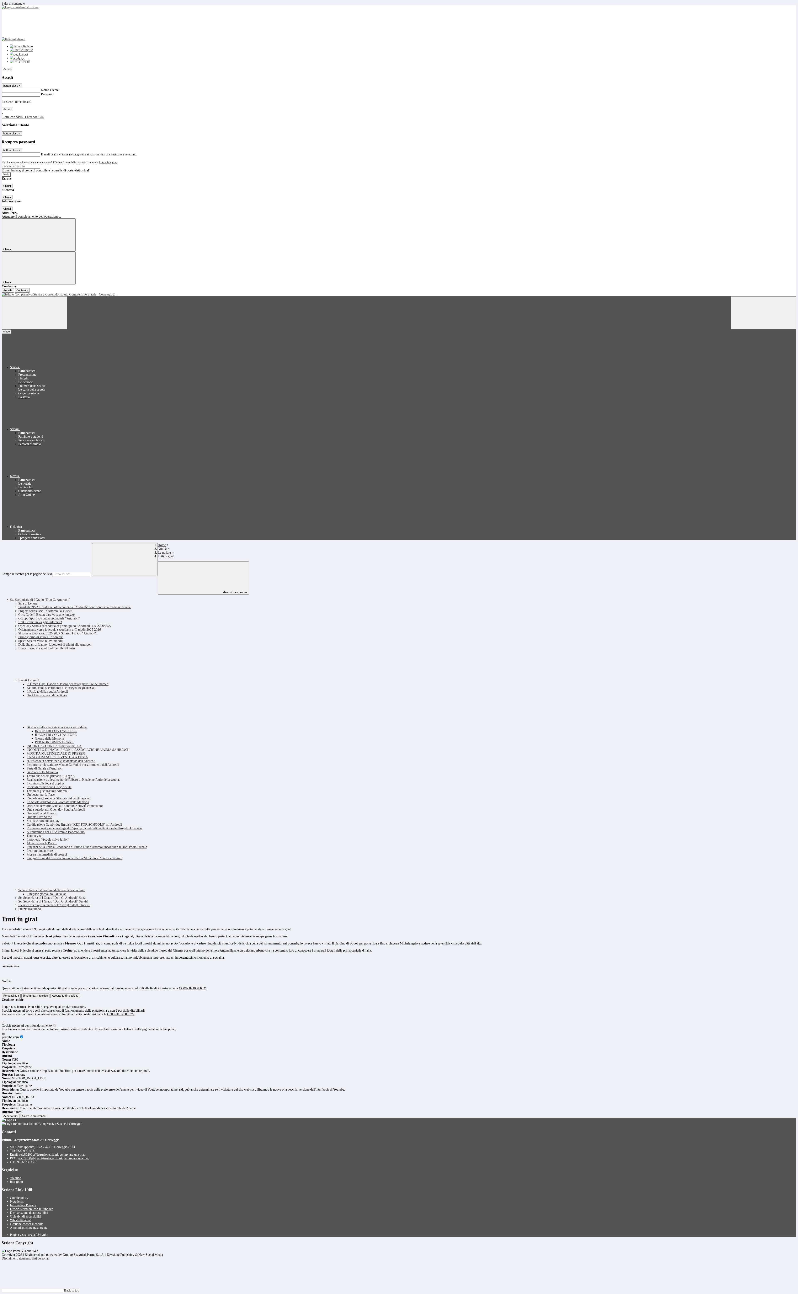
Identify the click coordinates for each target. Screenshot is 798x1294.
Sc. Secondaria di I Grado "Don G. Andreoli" (40, 599)
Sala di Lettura (27, 603)
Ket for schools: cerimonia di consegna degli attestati (61, 687)
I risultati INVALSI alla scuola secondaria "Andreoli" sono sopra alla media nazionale (74, 607)
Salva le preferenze (34, 1116)
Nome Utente (50, 90)
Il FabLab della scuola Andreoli (47, 691)
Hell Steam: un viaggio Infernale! (40, 622)
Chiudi (7, 185)
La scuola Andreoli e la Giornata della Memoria (58, 802)
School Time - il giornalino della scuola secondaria (51, 890)
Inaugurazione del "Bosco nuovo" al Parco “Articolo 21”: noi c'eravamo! (74, 858)
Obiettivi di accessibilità (25, 1216)
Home (162, 545)
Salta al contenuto (13, 3)
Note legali (17, 1201)
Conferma (22, 290)
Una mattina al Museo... (42, 813)
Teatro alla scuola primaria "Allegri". (51, 776)
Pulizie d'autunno (29, 909)
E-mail (45, 154)
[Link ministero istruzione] (20, 7)
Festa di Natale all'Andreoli (44, 768)
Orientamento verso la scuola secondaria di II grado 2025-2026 (59, 629)
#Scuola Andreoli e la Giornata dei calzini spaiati (58, 798)
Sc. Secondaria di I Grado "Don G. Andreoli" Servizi (53, 901)
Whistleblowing (20, 1220)
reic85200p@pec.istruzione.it (53, 1158)
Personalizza (11, 995)
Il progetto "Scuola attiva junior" (48, 839)
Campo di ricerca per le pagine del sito (27, 574)
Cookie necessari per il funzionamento (27, 1025)
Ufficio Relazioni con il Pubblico (31, 1209)
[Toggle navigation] (34, 312)
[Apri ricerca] (763, 312)
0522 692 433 (25, 1150)
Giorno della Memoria (49, 738)
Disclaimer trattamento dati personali (25, 1258)
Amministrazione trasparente (28, 1227)
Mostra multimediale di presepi (47, 854)
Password (47, 94)
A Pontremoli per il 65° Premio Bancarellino (56, 832)
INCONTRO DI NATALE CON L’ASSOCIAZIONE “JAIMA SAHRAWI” (78, 749)
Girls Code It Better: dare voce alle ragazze (46, 614)
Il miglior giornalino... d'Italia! (46, 894)
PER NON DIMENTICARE (54, 742)
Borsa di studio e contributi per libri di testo (46, 648)
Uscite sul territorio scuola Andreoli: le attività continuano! (65, 806)
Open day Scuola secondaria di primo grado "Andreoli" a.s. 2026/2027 (64, 626)
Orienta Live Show (39, 817)
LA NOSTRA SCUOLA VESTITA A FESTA (57, 757)
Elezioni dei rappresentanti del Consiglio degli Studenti (54, 905)
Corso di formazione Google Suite (49, 787)
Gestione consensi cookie (26, 1224)
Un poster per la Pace (41, 794)
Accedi (7, 69)
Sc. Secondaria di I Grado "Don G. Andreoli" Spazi (52, 897)
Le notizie (164, 552)
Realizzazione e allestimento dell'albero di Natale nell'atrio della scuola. (73, 779)
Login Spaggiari (108, 162)
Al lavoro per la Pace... (42, 843)
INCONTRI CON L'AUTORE (56, 731)
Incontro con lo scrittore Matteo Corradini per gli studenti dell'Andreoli (73, 764)
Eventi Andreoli (29, 680)
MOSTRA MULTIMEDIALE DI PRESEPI (56, 753)
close (6, 331)
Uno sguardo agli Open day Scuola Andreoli (56, 809)
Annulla (7, 290)
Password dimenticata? (17, 101)
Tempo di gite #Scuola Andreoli (47, 791)
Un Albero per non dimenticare (47, 695)
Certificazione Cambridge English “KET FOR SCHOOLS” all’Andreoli (74, 824)
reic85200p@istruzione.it (52, 1154)
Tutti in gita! (35, 835)
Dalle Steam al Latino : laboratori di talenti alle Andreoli (54, 644)
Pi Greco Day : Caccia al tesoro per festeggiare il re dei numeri (67, 684)
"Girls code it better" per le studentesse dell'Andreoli (61, 761)
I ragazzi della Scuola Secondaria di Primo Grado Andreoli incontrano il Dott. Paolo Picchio (87, 847)
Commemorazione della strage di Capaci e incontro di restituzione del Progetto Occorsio (84, 828)
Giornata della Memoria (42, 772)
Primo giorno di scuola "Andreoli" (40, 637)
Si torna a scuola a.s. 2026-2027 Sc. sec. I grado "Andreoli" (57, 633)
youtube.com (11, 1037)
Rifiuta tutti (35, 995)
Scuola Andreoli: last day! (43, 820)
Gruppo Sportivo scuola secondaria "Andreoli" (49, 618)
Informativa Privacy (23, 1205)
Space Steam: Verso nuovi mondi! (40, 641)
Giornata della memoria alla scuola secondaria (57, 727)
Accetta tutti (65, 995)
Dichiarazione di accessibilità (29, 1212)
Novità (162, 548)
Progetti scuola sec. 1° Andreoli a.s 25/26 (45, 611)
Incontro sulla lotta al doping (45, 783)
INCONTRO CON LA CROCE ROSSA (54, 746)
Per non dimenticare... (41, 850)
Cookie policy (19, 1197)
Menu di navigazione (234, 592)
